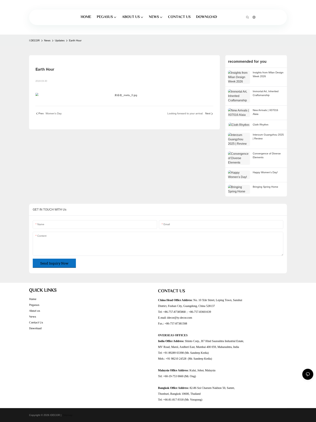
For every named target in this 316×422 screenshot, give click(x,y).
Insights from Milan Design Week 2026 (268, 74)
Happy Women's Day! (265, 172)
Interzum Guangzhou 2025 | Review (268, 136)
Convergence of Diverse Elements (267, 155)
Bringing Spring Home (265, 186)
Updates (60, 40)
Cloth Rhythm (260, 124)
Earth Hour (75, 40)
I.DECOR (34, 40)
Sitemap (67, 415)
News (47, 40)
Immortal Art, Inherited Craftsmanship (266, 93)
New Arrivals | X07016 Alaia (265, 112)
